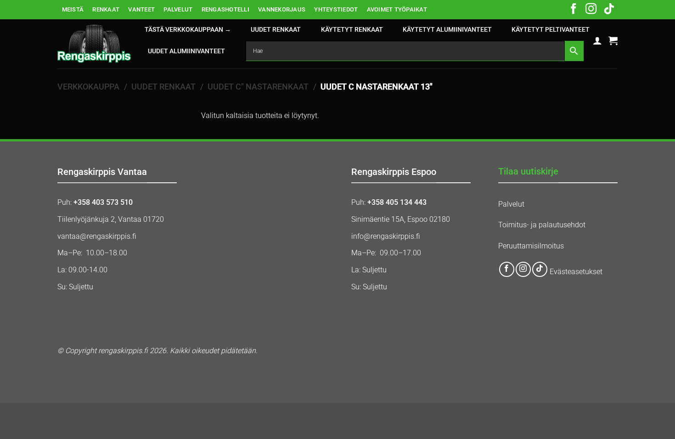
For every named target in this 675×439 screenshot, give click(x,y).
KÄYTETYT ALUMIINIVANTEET (447, 30)
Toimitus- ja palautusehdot (541, 224)
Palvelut (511, 204)
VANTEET (141, 9)
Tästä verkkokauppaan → (188, 30)
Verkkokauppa (88, 86)
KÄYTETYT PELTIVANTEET (551, 30)
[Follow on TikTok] (608, 9)
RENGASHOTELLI (225, 9)
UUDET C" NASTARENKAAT (258, 86)
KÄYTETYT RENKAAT (352, 30)
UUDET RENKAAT (276, 30)
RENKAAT (105, 9)
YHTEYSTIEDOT (336, 9)
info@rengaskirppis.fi (385, 236)
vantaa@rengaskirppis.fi (96, 236)
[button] (597, 40)
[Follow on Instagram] (590, 9)
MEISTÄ (73, 9)
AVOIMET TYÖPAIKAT (397, 9)
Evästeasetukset (576, 271)
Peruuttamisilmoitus (531, 246)
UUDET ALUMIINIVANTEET (186, 51)
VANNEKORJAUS (281, 9)
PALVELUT (177, 9)
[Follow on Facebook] (573, 9)
